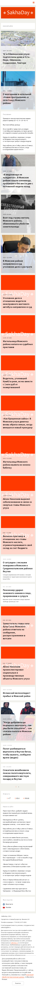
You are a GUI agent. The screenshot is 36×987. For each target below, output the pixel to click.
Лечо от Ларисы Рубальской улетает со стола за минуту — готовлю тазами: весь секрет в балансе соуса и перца (16, 882)
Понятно (18, 983)
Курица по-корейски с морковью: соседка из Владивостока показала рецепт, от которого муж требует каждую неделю (17, 873)
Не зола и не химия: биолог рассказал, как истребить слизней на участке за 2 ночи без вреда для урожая (17, 840)
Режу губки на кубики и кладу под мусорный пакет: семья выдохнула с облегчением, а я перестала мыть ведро (17, 849)
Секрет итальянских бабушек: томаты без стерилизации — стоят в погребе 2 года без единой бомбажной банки (17, 857)
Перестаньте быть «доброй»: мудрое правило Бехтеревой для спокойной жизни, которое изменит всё (17, 813)
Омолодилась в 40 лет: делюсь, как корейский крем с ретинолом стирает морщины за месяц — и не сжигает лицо (17, 822)
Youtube (8, 907)
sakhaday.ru (14, 943)
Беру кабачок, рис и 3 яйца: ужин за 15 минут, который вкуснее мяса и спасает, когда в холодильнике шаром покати (18, 831)
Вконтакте (9, 904)
